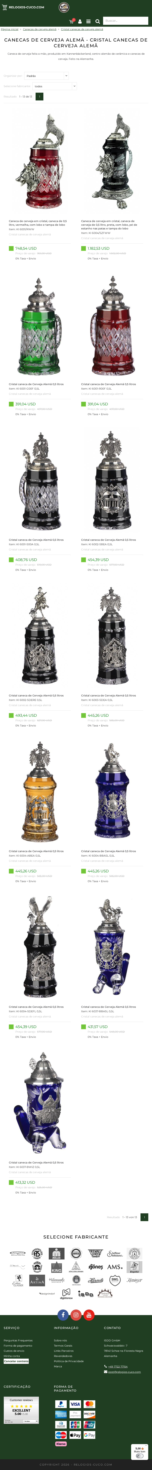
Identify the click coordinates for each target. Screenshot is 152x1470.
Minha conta (12, 1356)
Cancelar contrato (16, 1361)
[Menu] (146, 1446)
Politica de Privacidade (69, 1361)
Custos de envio (14, 1351)
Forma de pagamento (18, 1345)
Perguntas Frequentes (18, 1340)
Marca (58, 1366)
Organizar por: (13, 75)
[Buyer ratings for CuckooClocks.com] (21, 1411)
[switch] (139, 1456)
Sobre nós (60, 1340)
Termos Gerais (63, 1345)
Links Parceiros (64, 1351)
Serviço (11, 1328)
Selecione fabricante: (17, 86)
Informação (66, 1328)
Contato (112, 1328)
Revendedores (63, 1356)
